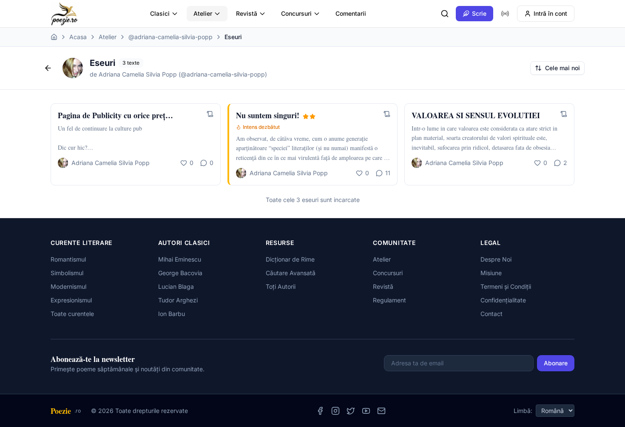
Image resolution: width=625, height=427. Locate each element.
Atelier (202, 13)
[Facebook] (320, 411)
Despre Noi (495, 259)
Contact (491, 313)
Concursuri (296, 13)
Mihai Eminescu (179, 259)
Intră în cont (550, 13)
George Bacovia (180, 272)
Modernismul (68, 286)
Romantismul (68, 259)
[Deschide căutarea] (444, 13)
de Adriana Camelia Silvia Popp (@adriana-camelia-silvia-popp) (178, 74)
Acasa (78, 36)
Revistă (246, 13)
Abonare (556, 363)
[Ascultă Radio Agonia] (505, 13)
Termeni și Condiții (505, 286)
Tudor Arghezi (178, 300)
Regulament (389, 300)
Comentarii (350, 13)
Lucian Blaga (176, 286)
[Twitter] (351, 411)
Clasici (160, 13)
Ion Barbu (171, 313)
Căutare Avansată (290, 272)
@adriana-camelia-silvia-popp (170, 36)
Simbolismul (67, 272)
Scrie (479, 13)
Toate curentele (72, 313)
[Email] (381, 411)
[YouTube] (366, 411)
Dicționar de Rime (290, 259)
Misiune (491, 272)
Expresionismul (71, 300)
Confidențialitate (503, 300)
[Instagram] (335, 411)
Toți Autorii (280, 286)
